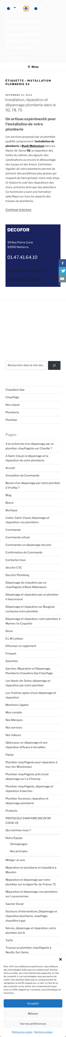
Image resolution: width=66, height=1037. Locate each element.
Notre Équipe (14, 838)
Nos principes (19, 851)
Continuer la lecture (18, 209)
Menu (35, 66)
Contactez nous (16, 560)
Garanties (12, 661)
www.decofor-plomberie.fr (24, 278)
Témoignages (18, 844)
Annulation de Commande (22, 475)
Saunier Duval (14, 904)
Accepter (33, 1003)
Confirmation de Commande (24, 552)
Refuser (33, 1013)
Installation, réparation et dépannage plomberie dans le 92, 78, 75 (30, 105)
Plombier (11, 420)
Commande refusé (18, 537)
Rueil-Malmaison (33, 146)
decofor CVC (14, 567)
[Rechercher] (54, 365)
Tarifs (9, 940)
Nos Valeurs (13, 735)
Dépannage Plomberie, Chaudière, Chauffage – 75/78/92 (26, 35)
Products (11, 810)
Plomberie (12, 412)
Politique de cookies (22, 1032)
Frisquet (11, 653)
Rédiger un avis (15, 860)
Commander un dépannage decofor (29, 545)
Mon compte (14, 712)
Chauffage (12, 397)
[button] (60, 959)
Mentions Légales (43, 1032)
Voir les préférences (33, 1023)
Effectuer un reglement (21, 646)
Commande (13, 529)
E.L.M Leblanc (14, 638)
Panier (10, 754)
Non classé (13, 404)
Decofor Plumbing (17, 575)
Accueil (10, 468)
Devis (9, 631)
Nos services (14, 727)
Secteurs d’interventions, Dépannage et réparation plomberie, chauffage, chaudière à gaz (31, 916)
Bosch (10, 502)
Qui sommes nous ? (18, 830)
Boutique (11, 510)
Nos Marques (14, 720)
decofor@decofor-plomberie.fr (27, 269)
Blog (8, 495)
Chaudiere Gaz (15, 389)
